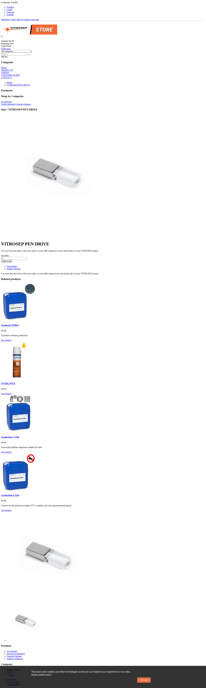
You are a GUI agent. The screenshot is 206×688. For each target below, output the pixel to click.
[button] (103, 36)
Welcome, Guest (8, 19)
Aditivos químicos (15, 659)
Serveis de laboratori (16, 653)
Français (10, 12)
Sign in (19, 19)
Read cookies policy (41, 674)
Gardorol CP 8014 (9, 325)
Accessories (12, 651)
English (10, 14)
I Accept (144, 680)
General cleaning (14, 656)
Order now (6, 48)
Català (9, 9)
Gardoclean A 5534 (10, 495)
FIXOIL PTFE (8, 383)
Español (10, 7)
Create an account (31, 19)
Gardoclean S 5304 (10, 437)
